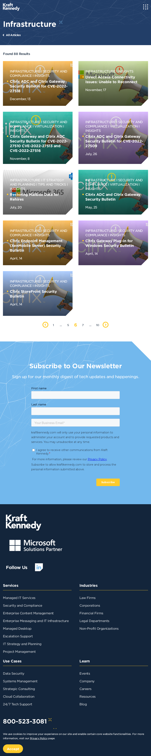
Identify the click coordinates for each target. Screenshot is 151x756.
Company (87, 681)
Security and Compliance (22, 605)
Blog (83, 704)
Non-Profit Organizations (98, 628)
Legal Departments (94, 621)
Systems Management (20, 681)
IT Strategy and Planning (22, 644)
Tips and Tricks (52, 184)
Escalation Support (18, 636)
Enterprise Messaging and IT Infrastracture (36, 621)
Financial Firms (91, 613)
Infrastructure (25, 71)
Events (84, 673)
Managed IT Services (19, 598)
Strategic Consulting (19, 689)
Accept (13, 749)
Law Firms (87, 598)
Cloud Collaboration (18, 696)
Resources (87, 696)
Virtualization (48, 126)
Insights (42, 75)
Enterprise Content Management (28, 613)
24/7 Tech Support (17, 704)
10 (97, 325)
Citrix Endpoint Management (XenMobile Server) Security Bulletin (36, 245)
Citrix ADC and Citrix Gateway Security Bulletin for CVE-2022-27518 (39, 86)
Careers (85, 689)
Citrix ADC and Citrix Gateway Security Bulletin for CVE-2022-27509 (114, 141)
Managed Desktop (17, 628)
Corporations (89, 605)
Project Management (19, 651)
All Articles (13, 35)
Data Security (13, 673)
